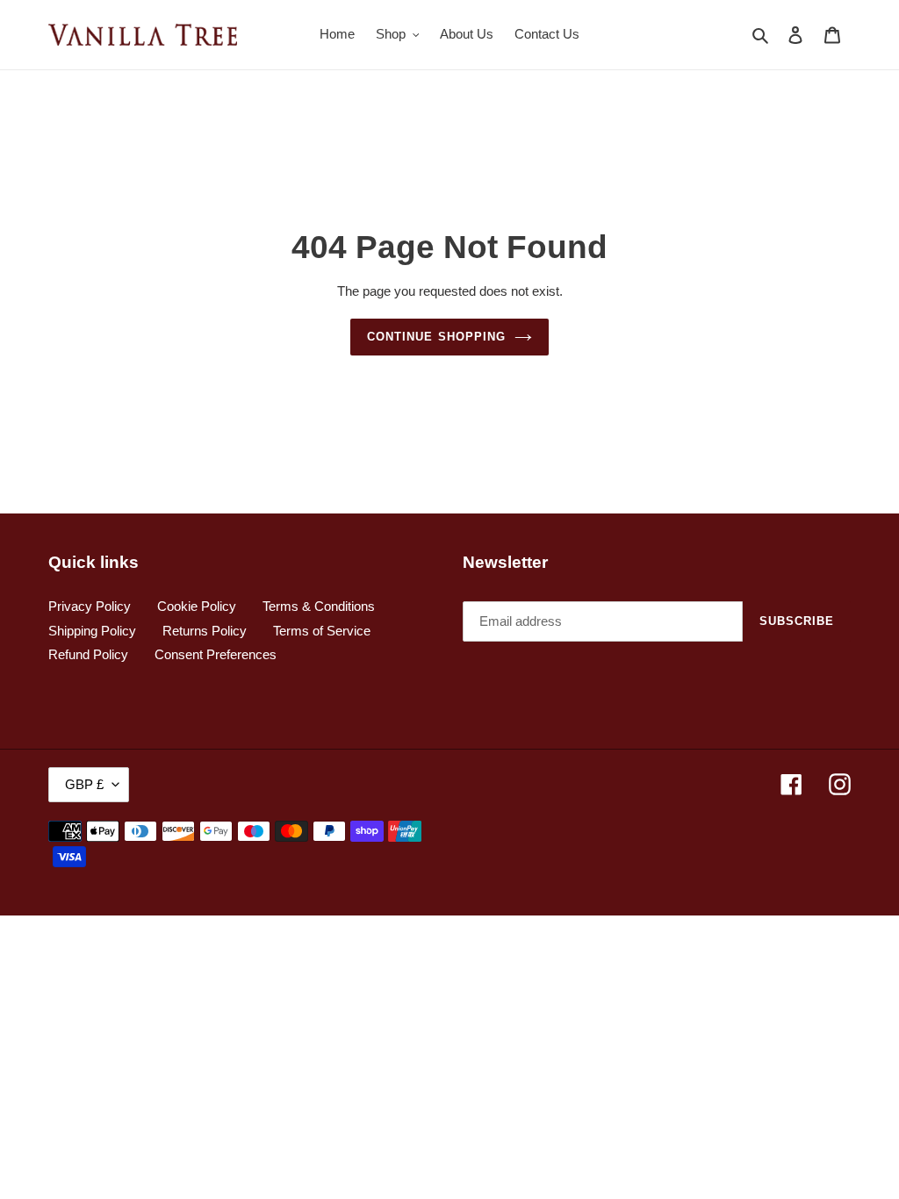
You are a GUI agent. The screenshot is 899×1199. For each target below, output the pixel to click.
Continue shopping (436, 336)
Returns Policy (204, 630)
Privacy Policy (89, 606)
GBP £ (84, 784)
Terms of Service (321, 630)
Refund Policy (88, 654)
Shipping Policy (92, 630)
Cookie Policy (196, 606)
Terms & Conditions (319, 606)
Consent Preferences (216, 654)
